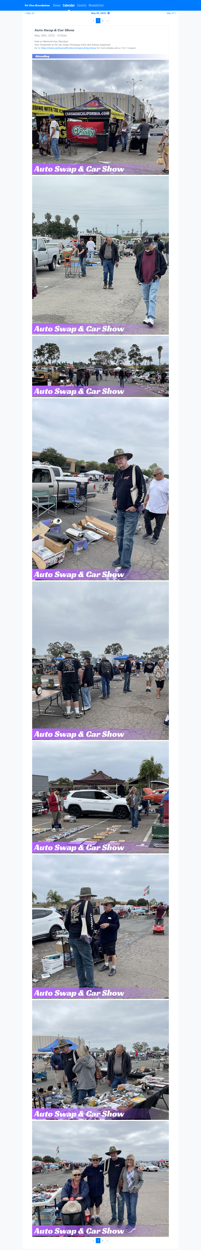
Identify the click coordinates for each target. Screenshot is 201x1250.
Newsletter (96, 5)
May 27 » (171, 13)
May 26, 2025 (98, 13)
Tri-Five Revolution (37, 5)
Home (57, 5)
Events (81, 5)
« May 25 (29, 13)
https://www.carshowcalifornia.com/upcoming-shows (68, 48)
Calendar (69, 5)
